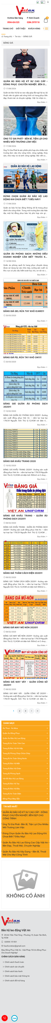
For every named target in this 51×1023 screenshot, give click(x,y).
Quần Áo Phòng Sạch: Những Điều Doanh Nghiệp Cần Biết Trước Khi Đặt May (25, 255)
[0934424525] (4, 1018)
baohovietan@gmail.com (14, 946)
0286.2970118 (33, 22)
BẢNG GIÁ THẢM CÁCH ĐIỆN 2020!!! (22, 573)
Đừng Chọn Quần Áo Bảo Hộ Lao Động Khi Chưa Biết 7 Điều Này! (25, 198)
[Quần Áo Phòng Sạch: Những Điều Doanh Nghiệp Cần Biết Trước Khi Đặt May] (25, 236)
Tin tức (18, 36)
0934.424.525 (13, 22)
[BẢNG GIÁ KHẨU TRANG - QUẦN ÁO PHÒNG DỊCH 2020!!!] (25, 498)
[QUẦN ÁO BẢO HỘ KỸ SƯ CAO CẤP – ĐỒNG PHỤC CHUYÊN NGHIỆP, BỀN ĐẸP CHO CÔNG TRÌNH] (25, 63)
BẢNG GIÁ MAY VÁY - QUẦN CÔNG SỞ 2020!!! (25, 683)
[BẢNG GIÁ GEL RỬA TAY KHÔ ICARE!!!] (25, 293)
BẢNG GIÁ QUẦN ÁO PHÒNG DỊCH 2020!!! (25, 405)
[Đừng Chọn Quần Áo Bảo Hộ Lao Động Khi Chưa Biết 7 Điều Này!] (25, 178)
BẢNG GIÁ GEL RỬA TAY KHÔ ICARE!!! (23, 311)
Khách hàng (34, 28)
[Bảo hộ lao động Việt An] (25, 10)
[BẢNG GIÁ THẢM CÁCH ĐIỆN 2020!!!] (25, 555)
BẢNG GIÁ (27, 36)
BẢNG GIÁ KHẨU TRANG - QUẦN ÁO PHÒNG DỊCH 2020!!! (25, 517)
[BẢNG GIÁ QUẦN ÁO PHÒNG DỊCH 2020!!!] (25, 386)
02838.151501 (10, 942)
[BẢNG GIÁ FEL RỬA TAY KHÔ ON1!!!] (25, 339)
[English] (43, 2)
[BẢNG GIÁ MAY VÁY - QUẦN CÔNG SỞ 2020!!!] (25, 664)
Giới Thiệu (20, 28)
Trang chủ (8, 28)
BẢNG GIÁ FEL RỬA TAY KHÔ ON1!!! (22, 357)
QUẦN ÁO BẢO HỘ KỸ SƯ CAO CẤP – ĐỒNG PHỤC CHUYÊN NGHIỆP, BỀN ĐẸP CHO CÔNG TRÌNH (25, 83)
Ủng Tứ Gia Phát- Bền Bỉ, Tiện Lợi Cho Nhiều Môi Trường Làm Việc (25, 140)
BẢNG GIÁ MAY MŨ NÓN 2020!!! (20, 627)
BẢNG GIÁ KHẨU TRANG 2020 (19, 461)
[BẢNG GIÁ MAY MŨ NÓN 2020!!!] (25, 609)
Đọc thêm (41, 102)
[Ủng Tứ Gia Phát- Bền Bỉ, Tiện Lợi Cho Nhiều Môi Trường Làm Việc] (25, 121)
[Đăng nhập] (48, 2)
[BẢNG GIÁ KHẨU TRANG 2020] (25, 443)
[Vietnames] (38, 2)
